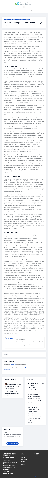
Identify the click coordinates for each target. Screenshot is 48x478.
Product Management (34, 396)
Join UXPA (23, 461)
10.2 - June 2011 (25, 19)
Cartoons (30, 422)
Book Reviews (32, 403)
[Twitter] (38, 458)
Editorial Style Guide (8, 473)
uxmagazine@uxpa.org (35, 476)
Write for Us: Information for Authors (10, 463)
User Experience (25, 3)
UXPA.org (23, 457)
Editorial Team (6, 460)
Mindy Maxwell (20, 339)
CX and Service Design (34, 409)
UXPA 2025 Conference (23, 463)
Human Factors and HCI (34, 405)
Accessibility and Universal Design (12, 19)
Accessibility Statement (9, 467)
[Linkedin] (40, 458)
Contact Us (6, 471)
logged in (13, 364)
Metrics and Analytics (34, 398)
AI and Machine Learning (34, 416)
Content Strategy (32, 411)
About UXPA (24, 459)
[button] (24, 7)
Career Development (33, 413)
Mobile (5, 354)
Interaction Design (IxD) (34, 400)
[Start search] (26, 10)
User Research (32, 390)
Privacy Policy (6, 469)
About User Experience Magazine (8, 458)
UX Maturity (31, 385)
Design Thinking (32, 407)
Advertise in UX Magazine (9, 465)
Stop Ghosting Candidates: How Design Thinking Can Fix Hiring (13, 393)
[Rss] (43, 458)
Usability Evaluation (33, 394)
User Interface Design (34, 392)
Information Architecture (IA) (36, 383)
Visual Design (31, 387)
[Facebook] (35, 458)
